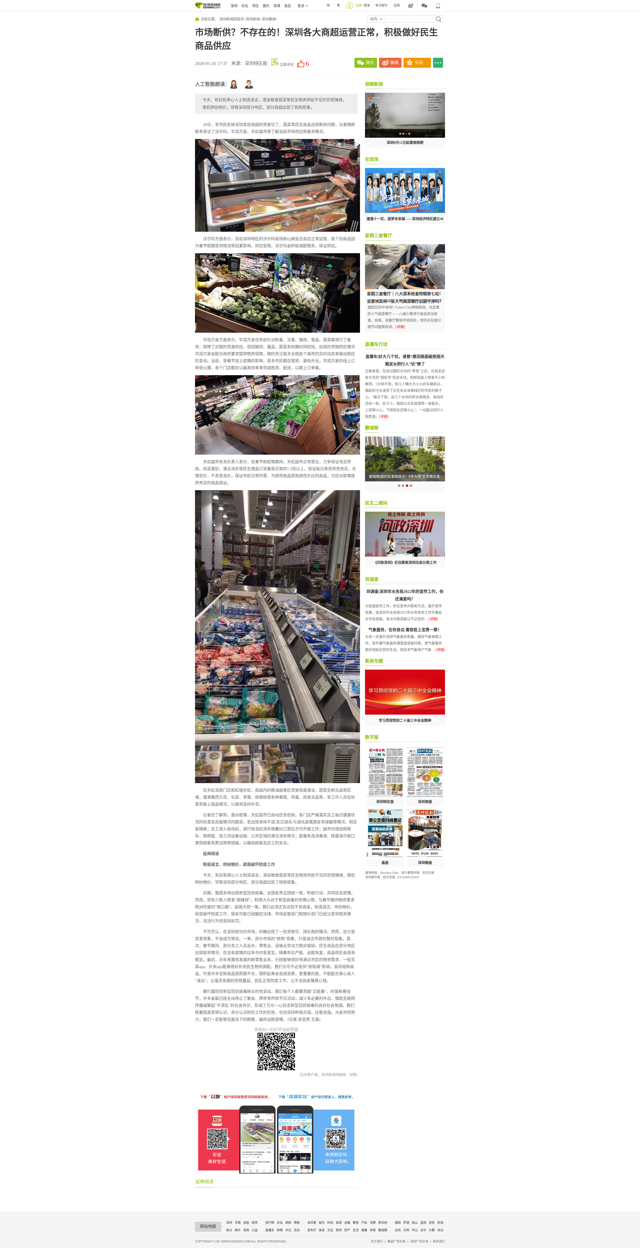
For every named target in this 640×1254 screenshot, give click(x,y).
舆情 (280, 1230)
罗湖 (406, 1223)
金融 (347, 1223)
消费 (373, 1223)
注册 (359, 5)
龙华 (423, 1230)
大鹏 (432, 1230)
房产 (347, 1230)
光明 (406, 1230)
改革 (277, 6)
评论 (288, 1230)
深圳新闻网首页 (231, 19)
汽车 (364, 1223)
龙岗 (398, 1230)
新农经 (382, 1223)
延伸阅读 (205, 1181)
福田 (398, 1223)
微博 (394, 62)
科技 (330, 1223)
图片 (266, 6)
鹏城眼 (382, 1230)
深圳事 (311, 1223)
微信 (370, 62)
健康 (364, 1230)
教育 (356, 1223)
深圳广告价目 (419, 1241)
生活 (356, 1230)
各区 (287, 6)
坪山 (415, 1230)
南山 (415, 1223)
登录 (367, 5)
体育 (373, 1230)
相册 (288, 1223)
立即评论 (287, 64)
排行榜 (269, 1223)
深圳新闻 (253, 19)
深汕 (440, 1230)
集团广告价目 (397, 1241)
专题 (238, 1223)
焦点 (229, 1230)
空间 (419, 62)
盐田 (423, 1223)
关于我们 (377, 1241)
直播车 (269, 1230)
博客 (297, 1223)
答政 (246, 1230)
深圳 (234, 6)
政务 (255, 1223)
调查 (246, 1223)
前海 (440, 1223)
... (438, 63)
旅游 (339, 1223)
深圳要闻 (269, 19)
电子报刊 (381, 5)
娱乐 (322, 1223)
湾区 (255, 6)
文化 (330, 1230)
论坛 (244, 6)
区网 (397, 5)
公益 (255, 1230)
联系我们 (439, 1241)
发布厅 (311, 1230)
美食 (322, 1230)
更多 (301, 6)
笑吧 (339, 1230)
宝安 (432, 1223)
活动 (297, 1230)
